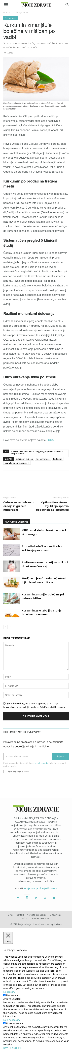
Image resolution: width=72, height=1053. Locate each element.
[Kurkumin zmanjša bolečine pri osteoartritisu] (11, 598)
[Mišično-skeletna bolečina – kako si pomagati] (11, 534)
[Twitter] (45, 898)
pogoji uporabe (42, 763)
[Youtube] (54, 898)
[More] (66, 482)
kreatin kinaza (43, 459)
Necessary (12, 995)
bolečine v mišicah (24, 459)
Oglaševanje (55, 914)
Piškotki (25, 918)
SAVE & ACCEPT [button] (12, 1047)
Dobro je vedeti (21, 12)
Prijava (60, 756)
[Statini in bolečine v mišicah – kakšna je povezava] (11, 550)
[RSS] (36, 898)
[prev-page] (5, 627)
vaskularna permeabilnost (17, 463)
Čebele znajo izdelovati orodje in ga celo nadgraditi (19, 506)
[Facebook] (18, 898)
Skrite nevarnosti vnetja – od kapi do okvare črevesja (45, 564)
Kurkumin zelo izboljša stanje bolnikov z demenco (41, 612)
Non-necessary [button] (11, 1019)
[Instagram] (27, 897)
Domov (6, 12)
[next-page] (11, 627)
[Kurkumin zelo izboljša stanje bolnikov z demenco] (11, 614)
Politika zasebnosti (41, 918)
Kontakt (20, 914)
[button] (5, 4)
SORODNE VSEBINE (16, 521)
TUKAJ (50, 440)
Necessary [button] (9, 991)
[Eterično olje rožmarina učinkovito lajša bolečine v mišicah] (11, 582)
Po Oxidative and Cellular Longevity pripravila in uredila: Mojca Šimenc (37, 452)
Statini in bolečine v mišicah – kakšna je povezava (42, 548)
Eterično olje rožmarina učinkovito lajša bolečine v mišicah (45, 580)
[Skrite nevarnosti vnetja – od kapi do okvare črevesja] (11, 566)
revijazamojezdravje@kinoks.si (40, 888)
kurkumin (57, 459)
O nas (10, 914)
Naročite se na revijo (37, 914)
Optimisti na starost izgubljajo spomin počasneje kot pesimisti (52, 506)
